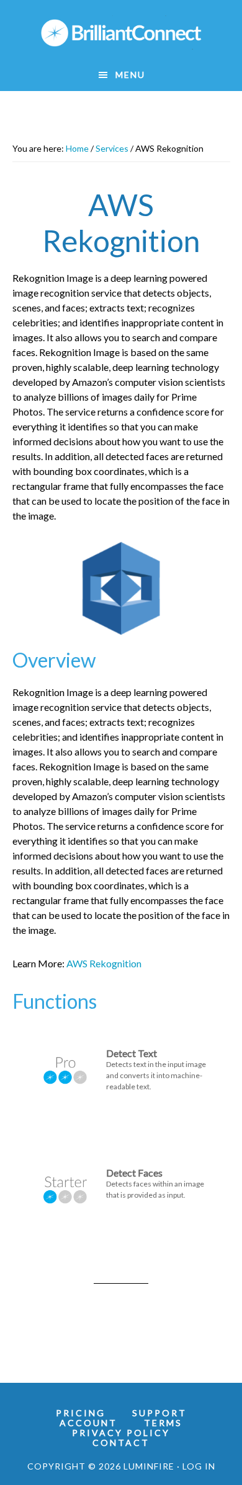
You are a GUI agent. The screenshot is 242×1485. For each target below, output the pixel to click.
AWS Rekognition (103, 963)
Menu (130, 74)
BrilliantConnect (121, 32)
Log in (198, 1466)
